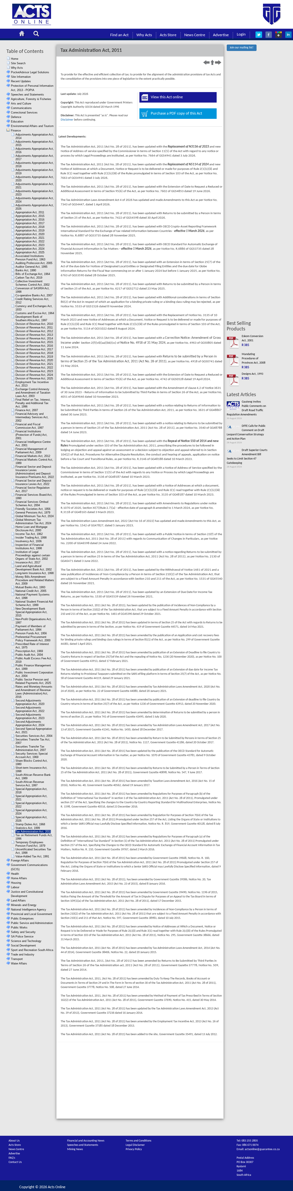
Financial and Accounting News (85, 1140)
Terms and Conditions (138, 1140)
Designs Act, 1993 (252, 374)
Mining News (75, 1149)
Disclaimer (67, 119)
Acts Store (168, 35)
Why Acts (144, 35)
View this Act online (167, 97)
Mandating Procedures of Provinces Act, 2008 (253, 358)
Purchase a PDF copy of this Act (176, 114)
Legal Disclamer (135, 1145)
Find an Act (119, 35)
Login (241, 35)
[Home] (23, 34)
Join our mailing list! (242, 47)
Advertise (221, 35)
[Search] (37, 34)
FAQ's (12, 1158)
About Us (14, 1140)
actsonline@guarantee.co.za (262, 1149)
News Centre (194, 35)
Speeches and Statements (82, 1145)
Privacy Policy (134, 1149)
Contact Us (15, 1162)
